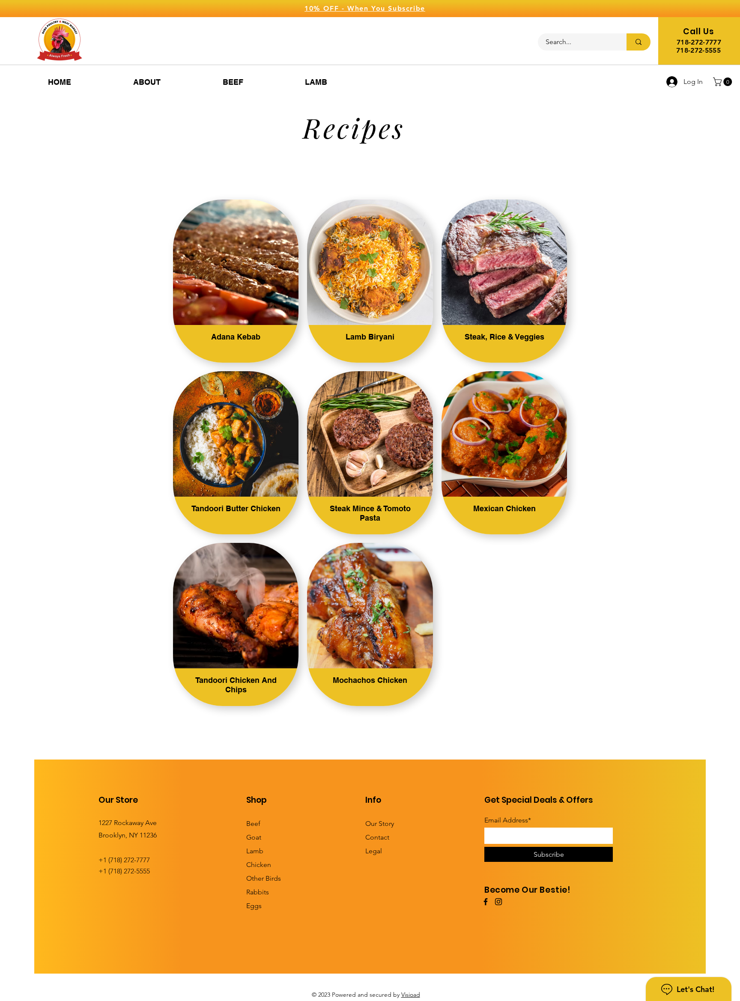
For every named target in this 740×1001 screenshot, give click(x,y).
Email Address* (507, 820)
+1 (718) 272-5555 (124, 871)
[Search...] (638, 42)
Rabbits (257, 892)
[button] (723, 81)
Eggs (254, 906)
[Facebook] (485, 901)
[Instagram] (498, 901)
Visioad (410, 994)
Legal (373, 851)
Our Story (379, 823)
